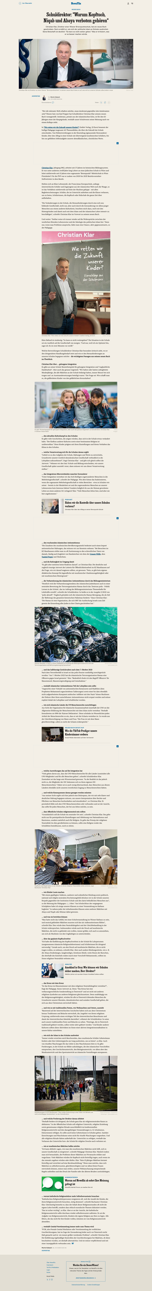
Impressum (50, 1265)
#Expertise (36, 96)
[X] (101, 102)
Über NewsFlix (51, 1262)
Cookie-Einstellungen (93, 1285)
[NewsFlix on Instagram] (52, 1279)
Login (48, 1270)
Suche (48, 1272)
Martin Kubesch (47, 1248)
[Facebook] (105, 102)
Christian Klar (47, 168)
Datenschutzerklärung (78, 1285)
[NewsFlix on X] (47, 1279)
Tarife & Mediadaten (53, 1267)
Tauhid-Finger (47, 557)
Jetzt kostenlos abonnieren (85, 1278)
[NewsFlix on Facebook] (49, 1279)
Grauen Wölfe (95, 554)
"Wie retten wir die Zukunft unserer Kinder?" (61, 127)
